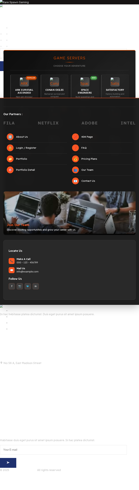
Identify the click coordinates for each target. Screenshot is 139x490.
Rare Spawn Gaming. (23, 470)
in (36, 286)
